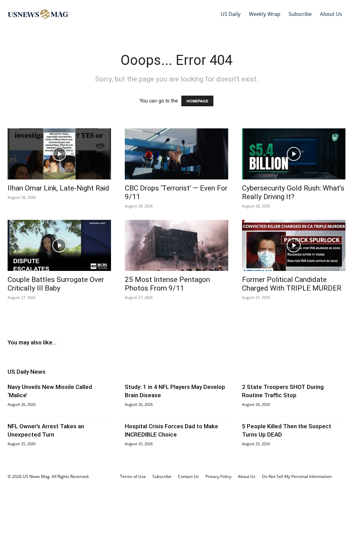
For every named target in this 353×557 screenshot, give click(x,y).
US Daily (231, 13)
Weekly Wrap (264, 13)
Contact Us (188, 476)
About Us (331, 13)
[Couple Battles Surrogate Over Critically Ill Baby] (59, 245)
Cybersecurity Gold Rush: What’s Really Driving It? (293, 192)
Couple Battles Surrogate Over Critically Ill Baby (56, 283)
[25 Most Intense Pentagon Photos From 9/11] (176, 245)
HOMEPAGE (197, 101)
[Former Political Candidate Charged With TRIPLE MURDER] (293, 245)
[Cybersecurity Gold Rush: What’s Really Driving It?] (293, 153)
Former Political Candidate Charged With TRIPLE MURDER (291, 283)
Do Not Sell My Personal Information (297, 476)
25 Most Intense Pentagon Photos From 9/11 (167, 283)
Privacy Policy (218, 476)
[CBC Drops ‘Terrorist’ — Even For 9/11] (176, 153)
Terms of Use (133, 476)
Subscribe (300, 13)
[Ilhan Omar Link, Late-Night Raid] (59, 153)
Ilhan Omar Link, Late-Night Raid (58, 188)
